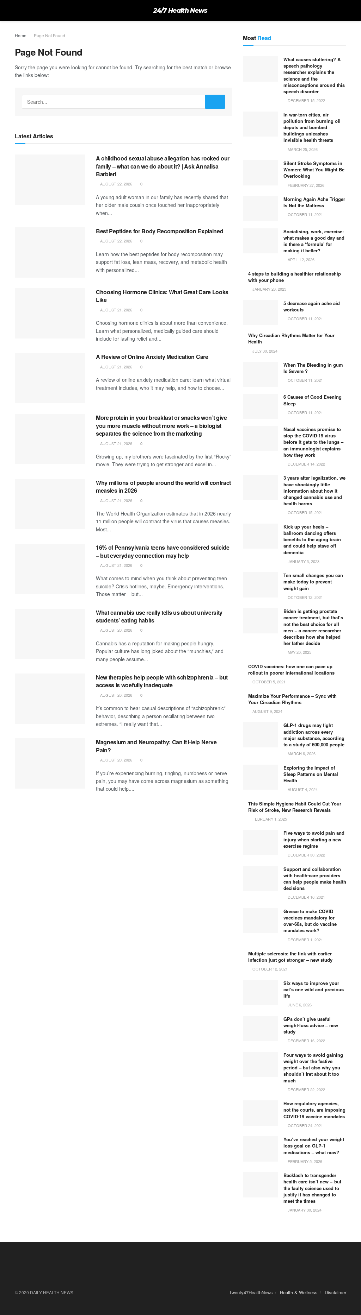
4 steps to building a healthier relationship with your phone (294, 276)
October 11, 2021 (305, 214)
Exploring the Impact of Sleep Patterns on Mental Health (310, 774)
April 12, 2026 (300, 259)
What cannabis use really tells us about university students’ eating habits (159, 616)
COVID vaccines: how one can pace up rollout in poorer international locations (291, 669)
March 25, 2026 (302, 149)
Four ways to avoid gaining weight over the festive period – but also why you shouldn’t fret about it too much (313, 1067)
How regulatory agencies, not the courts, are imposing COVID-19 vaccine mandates (314, 1109)
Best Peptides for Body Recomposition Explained (159, 231)
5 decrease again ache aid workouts (311, 306)
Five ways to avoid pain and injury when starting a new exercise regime (313, 839)
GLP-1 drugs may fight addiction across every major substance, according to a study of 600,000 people (313, 735)
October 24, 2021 (305, 1125)
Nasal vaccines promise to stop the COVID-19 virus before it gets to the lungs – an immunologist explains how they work (313, 442)
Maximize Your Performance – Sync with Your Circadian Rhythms (292, 699)
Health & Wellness (299, 1292)
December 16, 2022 (306, 1040)
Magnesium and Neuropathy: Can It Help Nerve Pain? (156, 746)
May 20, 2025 (299, 652)
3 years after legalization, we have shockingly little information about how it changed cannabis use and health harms (314, 490)
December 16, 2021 (306, 897)
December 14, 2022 (306, 464)
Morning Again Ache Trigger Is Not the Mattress (314, 202)
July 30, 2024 (264, 351)
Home (20, 35)
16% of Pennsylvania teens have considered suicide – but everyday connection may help (162, 551)
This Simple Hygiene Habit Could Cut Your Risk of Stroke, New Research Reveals (294, 806)
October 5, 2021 (268, 681)
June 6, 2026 (299, 1004)
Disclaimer (335, 1292)
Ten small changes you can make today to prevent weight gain (313, 581)
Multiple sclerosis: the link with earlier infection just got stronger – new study (290, 956)
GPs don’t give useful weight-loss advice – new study (310, 1025)
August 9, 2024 (266, 711)
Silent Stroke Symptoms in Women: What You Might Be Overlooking (313, 169)
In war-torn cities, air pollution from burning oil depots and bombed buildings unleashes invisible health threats (312, 127)
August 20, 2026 (115, 630)
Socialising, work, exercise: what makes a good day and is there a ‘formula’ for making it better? (313, 241)
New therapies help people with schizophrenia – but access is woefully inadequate (162, 681)
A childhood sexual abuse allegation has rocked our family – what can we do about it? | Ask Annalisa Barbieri (163, 166)
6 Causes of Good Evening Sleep (312, 399)
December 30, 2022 (306, 855)
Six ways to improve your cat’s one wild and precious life (313, 989)
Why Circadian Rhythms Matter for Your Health (291, 338)
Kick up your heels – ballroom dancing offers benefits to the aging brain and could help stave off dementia (312, 539)
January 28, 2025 (268, 289)
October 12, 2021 (305, 597)
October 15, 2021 (305, 512)
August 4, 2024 (302, 789)
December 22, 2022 (306, 1089)
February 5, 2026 (304, 1161)
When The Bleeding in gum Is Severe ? (313, 367)
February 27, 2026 (305, 185)
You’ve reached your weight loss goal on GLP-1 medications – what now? (313, 1145)
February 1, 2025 (269, 819)
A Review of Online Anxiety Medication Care (152, 357)
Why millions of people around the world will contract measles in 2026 (163, 486)
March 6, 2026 (301, 753)
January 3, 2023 (303, 561)
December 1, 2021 (305, 939)
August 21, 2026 (115, 309)
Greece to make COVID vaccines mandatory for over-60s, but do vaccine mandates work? (310, 921)
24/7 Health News (180, 10)
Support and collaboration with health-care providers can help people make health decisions (314, 879)
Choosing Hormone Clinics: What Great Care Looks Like (162, 296)
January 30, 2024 (304, 1210)
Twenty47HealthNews (251, 1292)
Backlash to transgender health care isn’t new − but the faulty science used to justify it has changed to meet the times (312, 1188)
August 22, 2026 (115, 183)
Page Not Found (49, 35)
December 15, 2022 (306, 100)
